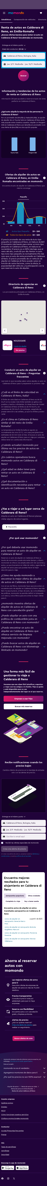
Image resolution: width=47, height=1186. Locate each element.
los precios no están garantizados (21, 1061)
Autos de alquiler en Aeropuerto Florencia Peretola (21, 934)
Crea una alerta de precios (22, 1025)
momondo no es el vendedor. (17, 1068)
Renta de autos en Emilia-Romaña (22, 1088)
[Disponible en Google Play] (7, 1168)
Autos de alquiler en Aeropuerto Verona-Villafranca (20, 940)
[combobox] (14, 45)
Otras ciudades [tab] (34, 896)
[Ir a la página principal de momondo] (16, 13)
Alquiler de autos (13, 1086)
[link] (20, 350)
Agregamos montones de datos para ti (20, 1073)
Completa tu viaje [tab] (13, 901)
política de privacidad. (23, 856)
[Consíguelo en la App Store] (22, 1168)
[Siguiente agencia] (42, 330)
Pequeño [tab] (23, 197)
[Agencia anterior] (5, 330)
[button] (4, 13)
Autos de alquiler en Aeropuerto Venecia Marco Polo (15, 921)
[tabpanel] (23, 135)
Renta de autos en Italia (29, 1086)
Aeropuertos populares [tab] (15, 896)
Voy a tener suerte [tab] (31, 901)
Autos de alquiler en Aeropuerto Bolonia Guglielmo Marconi (20, 928)
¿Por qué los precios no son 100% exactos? (22, 1077)
